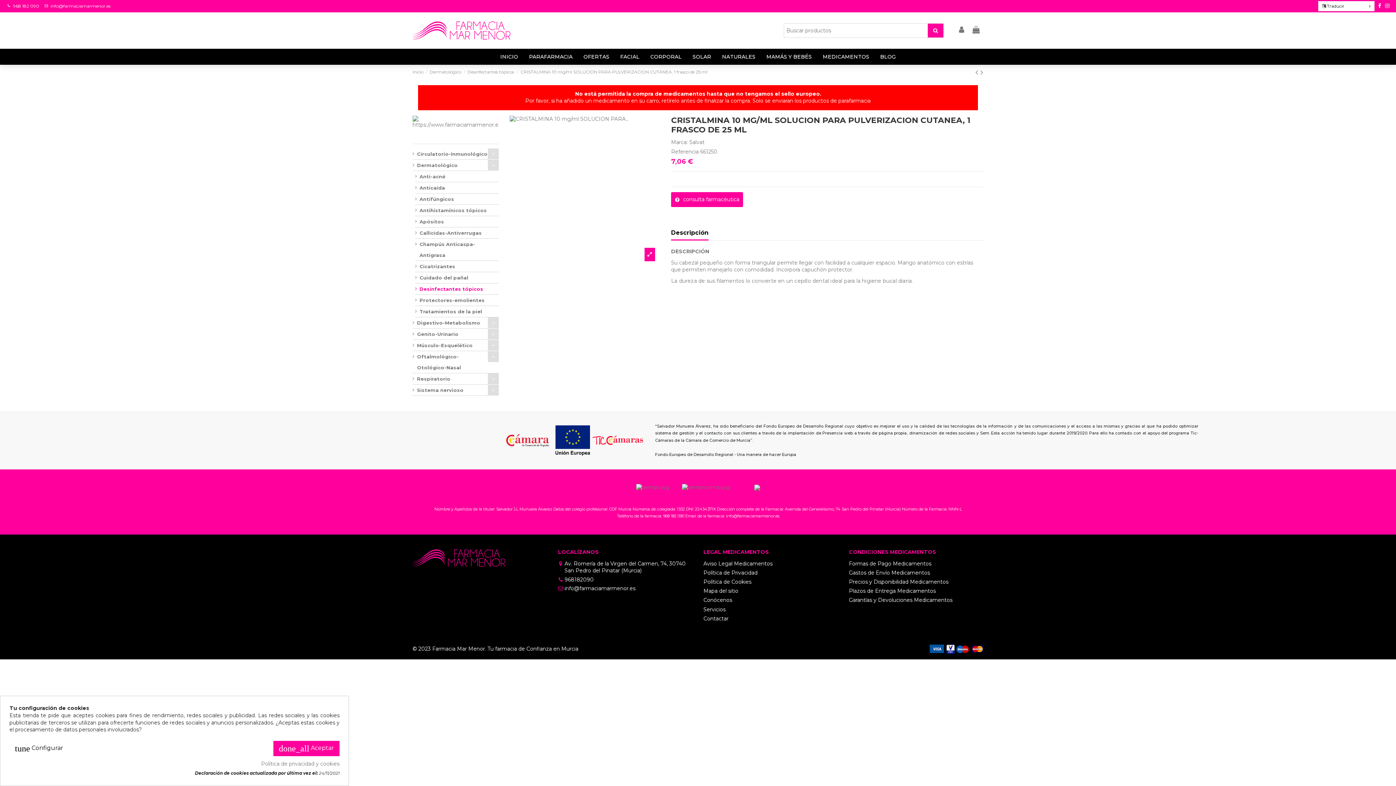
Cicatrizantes (437, 266)
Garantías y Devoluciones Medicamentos (900, 600)
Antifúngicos (437, 199)
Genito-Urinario (437, 334)
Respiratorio (433, 379)
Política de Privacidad (730, 572)
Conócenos (717, 600)
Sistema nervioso (440, 390)
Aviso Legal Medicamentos (738, 563)
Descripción (690, 232)
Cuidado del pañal (444, 278)
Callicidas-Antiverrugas (451, 233)
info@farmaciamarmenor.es (81, 6)
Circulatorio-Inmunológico (452, 154)
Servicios (714, 609)
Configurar (39, 748)
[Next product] (981, 72)
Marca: (679, 142)
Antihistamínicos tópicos (453, 210)
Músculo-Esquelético (445, 345)
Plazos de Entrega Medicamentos (892, 591)
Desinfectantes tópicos (451, 289)
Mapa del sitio (720, 591)
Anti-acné (432, 176)
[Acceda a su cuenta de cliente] (962, 30)
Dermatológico (437, 165)
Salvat (697, 142)
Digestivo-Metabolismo (448, 323)
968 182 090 (26, 6)
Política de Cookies (727, 582)
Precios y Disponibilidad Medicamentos (898, 582)
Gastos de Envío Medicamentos (889, 572)
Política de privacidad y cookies (300, 764)
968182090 (579, 579)
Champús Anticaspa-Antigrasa (447, 249)
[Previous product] (977, 72)
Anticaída (432, 188)
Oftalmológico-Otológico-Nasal (439, 362)
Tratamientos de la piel (451, 311)
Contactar (716, 618)
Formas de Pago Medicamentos (890, 563)
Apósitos (432, 222)
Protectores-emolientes (452, 300)
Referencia (685, 151)
